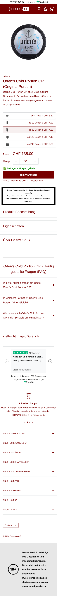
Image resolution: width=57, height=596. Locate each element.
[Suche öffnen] (39, 9)
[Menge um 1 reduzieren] (16, 161)
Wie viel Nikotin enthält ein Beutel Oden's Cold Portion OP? (22, 285)
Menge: (7, 161)
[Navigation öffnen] (4, 9)
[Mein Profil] (45, 9)
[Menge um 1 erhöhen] (35, 161)
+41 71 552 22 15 (36, 414)
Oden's (6, 76)
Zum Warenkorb (28, 175)
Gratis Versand (10, 180)
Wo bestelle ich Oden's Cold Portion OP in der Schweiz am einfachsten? (23, 315)
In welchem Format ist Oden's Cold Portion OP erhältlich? (23, 300)
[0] (51, 9)
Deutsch (8, 525)
